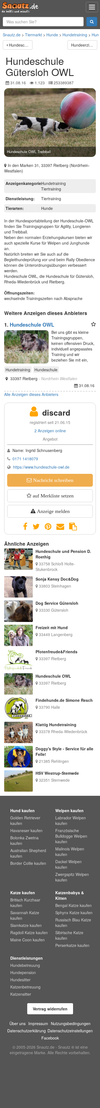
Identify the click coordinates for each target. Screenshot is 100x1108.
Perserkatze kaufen (72, 945)
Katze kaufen (22, 892)
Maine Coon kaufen (27, 939)
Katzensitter (20, 994)
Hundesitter (20, 979)
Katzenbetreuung (25, 987)
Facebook (50, 1038)
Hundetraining (74, 34)
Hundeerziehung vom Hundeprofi (84, 45)
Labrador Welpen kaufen (70, 820)
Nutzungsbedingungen (71, 1023)
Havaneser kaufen (26, 830)
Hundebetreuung (25, 965)
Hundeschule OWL (20, 45)
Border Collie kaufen (28, 863)
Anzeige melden (53, 511)
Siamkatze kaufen (26, 925)
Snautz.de (12, 34)
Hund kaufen (22, 810)
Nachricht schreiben (52, 480)
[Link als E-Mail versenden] (60, 526)
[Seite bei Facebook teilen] (25, 526)
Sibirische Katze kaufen (69, 935)
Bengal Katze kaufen (73, 905)
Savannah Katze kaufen (24, 915)
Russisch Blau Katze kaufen (73, 922)
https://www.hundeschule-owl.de (41, 467)
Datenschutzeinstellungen (70, 1030)
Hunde (52, 34)
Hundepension (23, 972)
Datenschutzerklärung (26, 1030)
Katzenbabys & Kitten (69, 895)
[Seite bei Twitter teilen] (36, 526)
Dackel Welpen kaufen (68, 864)
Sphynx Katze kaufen (73, 912)
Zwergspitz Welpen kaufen (72, 877)
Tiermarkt (33, 34)
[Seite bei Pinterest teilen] (48, 526)
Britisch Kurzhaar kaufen (25, 902)
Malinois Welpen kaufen (69, 851)
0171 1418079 (25, 458)
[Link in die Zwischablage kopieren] (73, 526)
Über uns (17, 1023)
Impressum (38, 1023)
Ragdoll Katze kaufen (29, 932)
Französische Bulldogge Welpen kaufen (71, 836)
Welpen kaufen (69, 810)
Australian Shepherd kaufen (28, 853)
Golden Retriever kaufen (25, 820)
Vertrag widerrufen (50, 1009)
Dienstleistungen (26, 958)
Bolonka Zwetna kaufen (24, 840)
